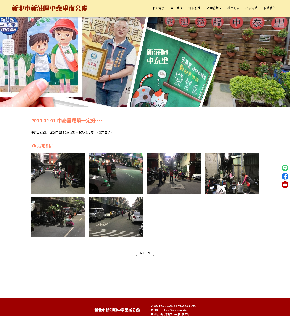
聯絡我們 (270, 8)
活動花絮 (213, 8)
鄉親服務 (194, 8)
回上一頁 (145, 253)
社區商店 (233, 8)
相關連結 (251, 8)
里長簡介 (176, 8)
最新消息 (158, 8)
